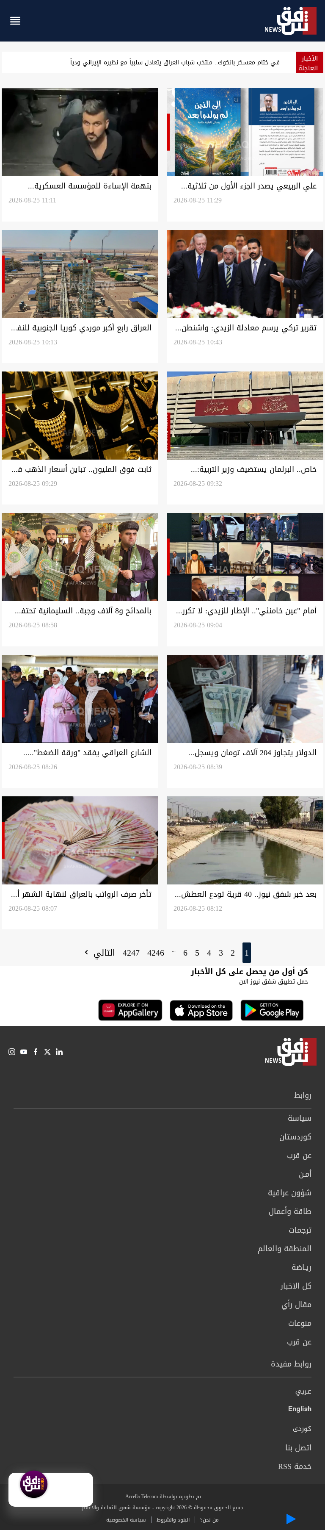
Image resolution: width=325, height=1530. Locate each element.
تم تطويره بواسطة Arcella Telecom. (162, 1496)
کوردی (302, 1429)
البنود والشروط (173, 1519)
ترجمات (300, 1230)
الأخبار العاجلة (308, 63)
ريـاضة (301, 1267)
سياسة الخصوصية (126, 1519)
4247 (131, 953)
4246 (155, 953)
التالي (103, 953)
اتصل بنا (298, 1448)
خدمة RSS (294, 1466)
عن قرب (299, 1155)
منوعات (299, 1323)
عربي (303, 1391)
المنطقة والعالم (284, 1249)
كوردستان (295, 1137)
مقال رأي (296, 1304)
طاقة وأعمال (290, 1211)
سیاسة (299, 1118)
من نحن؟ (209, 1519)
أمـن (305, 1174)
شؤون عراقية (289, 1193)
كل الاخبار (296, 1286)
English (299, 1410)
